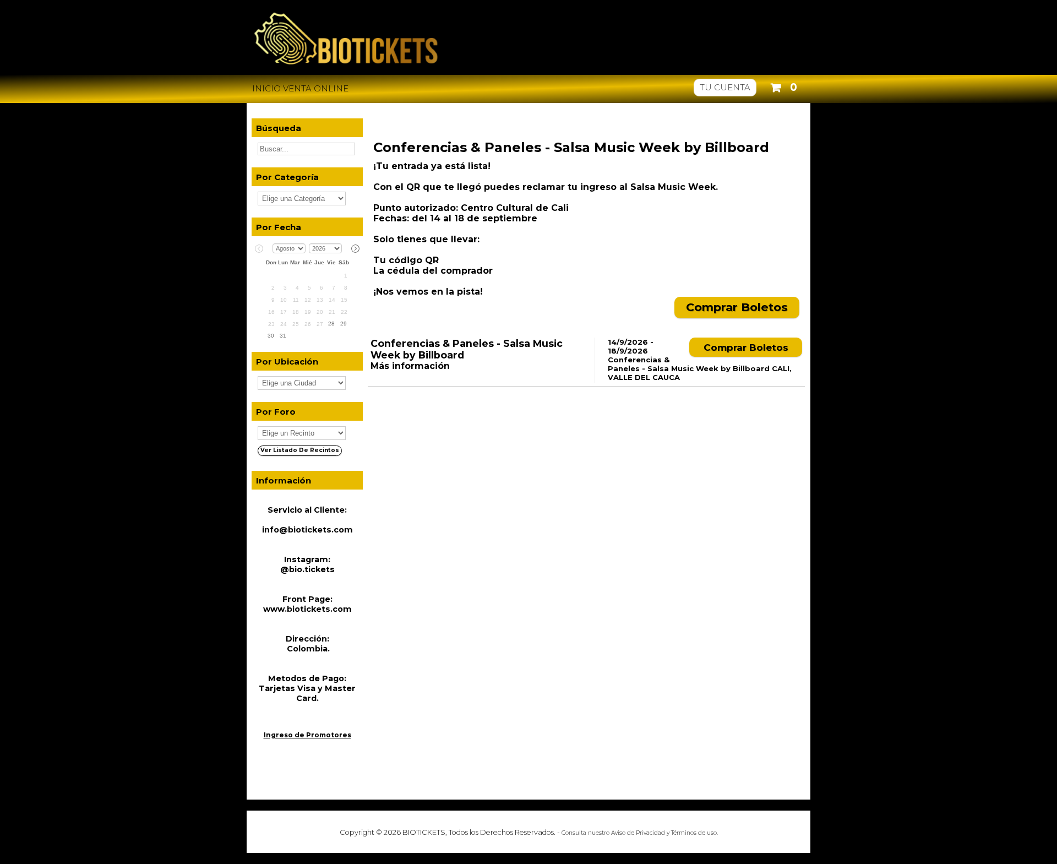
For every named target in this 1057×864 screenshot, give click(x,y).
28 (331, 323)
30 (271, 336)
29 (343, 323)
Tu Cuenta (725, 87)
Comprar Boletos (737, 307)
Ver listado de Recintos (299, 450)
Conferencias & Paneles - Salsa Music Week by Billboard (571, 147)
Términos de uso (694, 832)
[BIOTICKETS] (528, 69)
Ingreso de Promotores (307, 735)
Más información (410, 366)
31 (283, 336)
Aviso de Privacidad (638, 832)
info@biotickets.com (307, 530)
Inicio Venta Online (300, 88)
